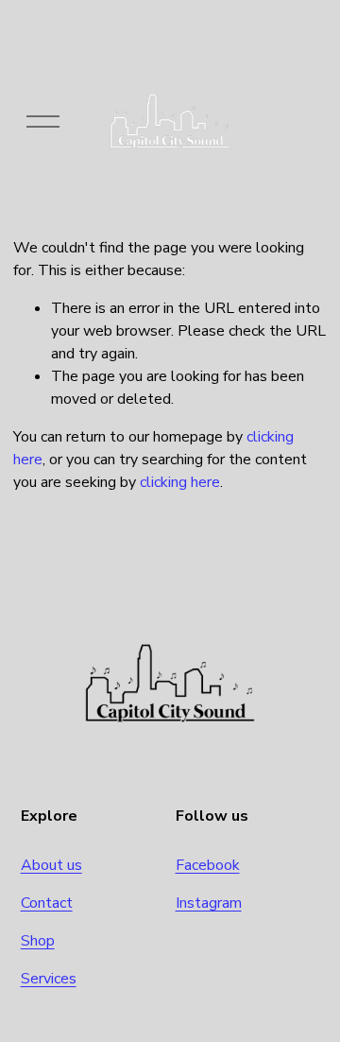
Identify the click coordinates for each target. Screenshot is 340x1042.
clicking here (180, 482)
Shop (38, 940)
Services (48, 978)
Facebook (208, 865)
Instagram (209, 903)
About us (51, 865)
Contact (47, 903)
